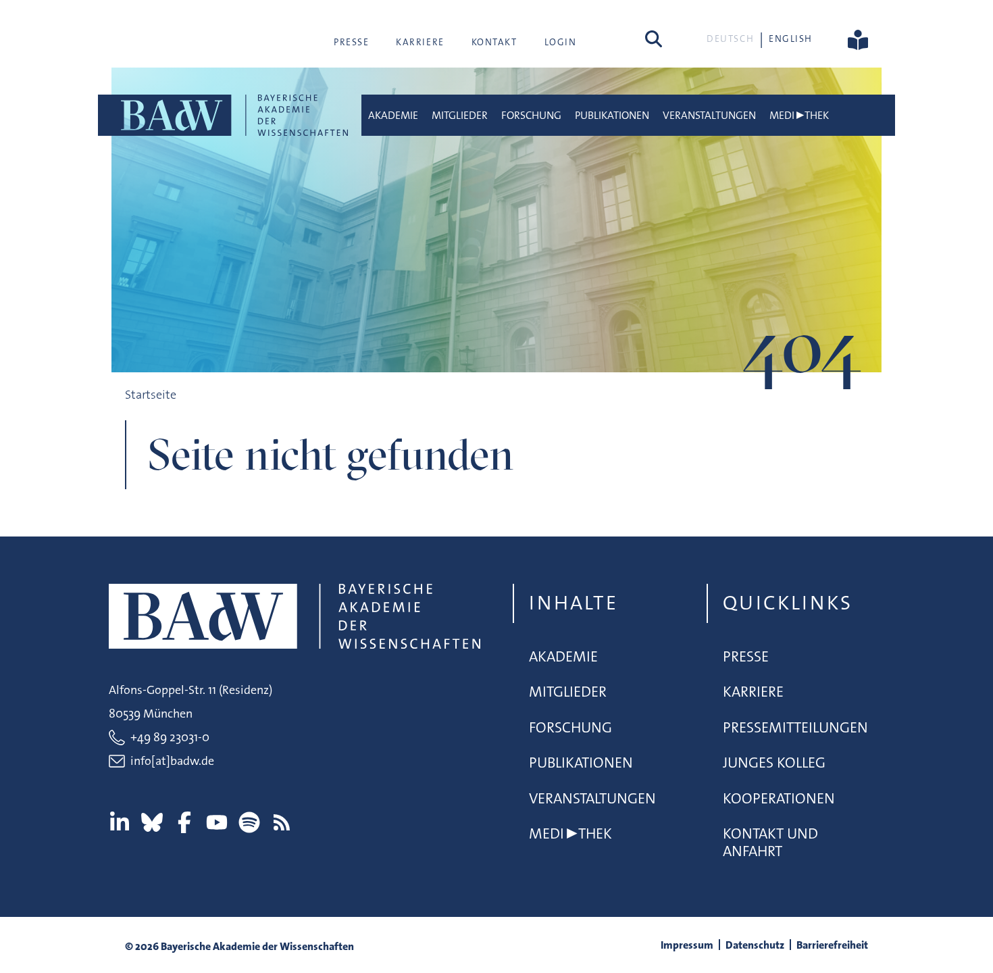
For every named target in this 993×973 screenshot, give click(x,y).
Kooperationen (779, 798)
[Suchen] (653, 38)
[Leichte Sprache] (858, 38)
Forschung (531, 115)
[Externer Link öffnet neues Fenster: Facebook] (184, 822)
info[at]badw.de (172, 761)
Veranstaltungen (709, 115)
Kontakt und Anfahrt (770, 842)
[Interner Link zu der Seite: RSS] (281, 822)
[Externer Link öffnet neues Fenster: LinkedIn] (119, 822)
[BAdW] (233, 115)
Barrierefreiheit (832, 945)
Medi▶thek (799, 115)
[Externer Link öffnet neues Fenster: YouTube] (217, 822)
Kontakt (494, 42)
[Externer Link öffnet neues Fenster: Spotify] (249, 822)
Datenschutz (754, 945)
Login (560, 42)
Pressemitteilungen (795, 727)
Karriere (420, 42)
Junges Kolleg (774, 762)
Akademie (393, 115)
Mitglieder (460, 115)
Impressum (687, 945)
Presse (351, 42)
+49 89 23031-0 (169, 737)
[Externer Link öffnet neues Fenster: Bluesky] (152, 822)
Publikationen (612, 115)
